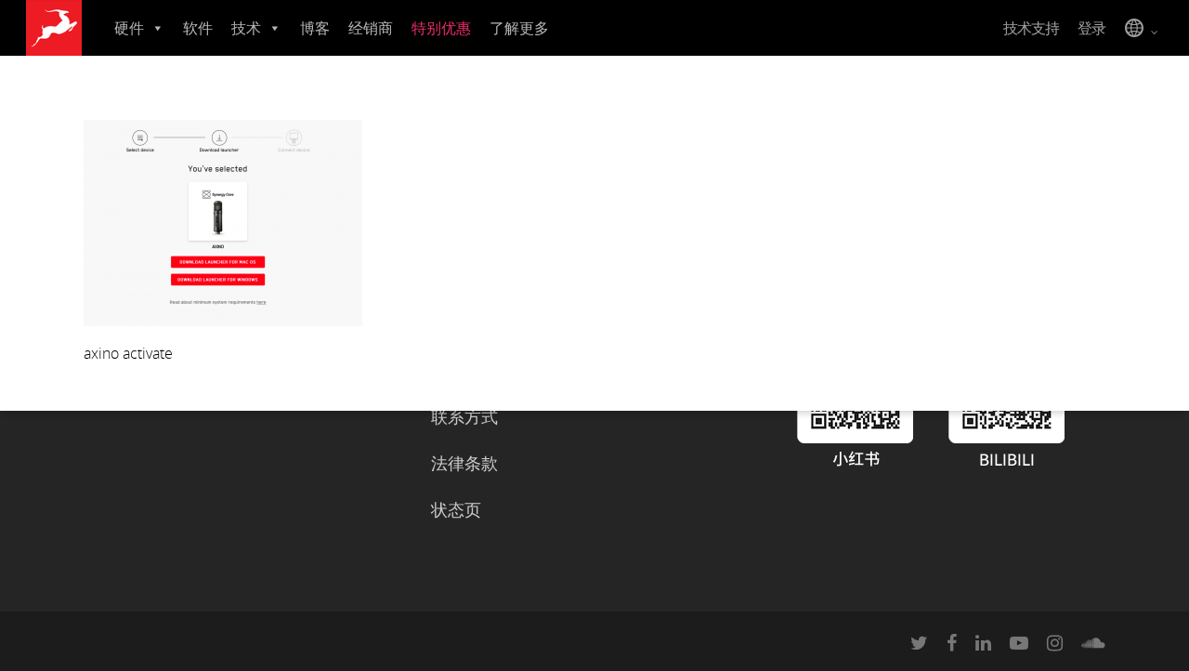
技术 (246, 28)
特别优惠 (441, 28)
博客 (315, 28)
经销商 (370, 28)
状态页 (456, 509)
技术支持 (1031, 28)
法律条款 (464, 463)
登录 (1091, 28)
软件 (198, 28)
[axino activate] (223, 320)
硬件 (129, 28)
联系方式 (464, 416)
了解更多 (519, 28)
